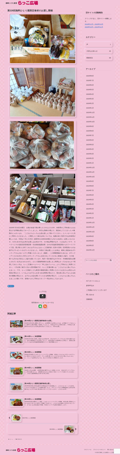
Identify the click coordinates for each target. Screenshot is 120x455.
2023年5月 (90, 245)
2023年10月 (90, 232)
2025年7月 (90, 135)
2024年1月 (90, 218)
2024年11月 (90, 172)
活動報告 (89, 299)
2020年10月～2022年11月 (94, 27)
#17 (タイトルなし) (93, 281)
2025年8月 (90, 131)
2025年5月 (90, 144)
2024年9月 (90, 181)
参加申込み (90, 285)
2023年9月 (90, 236)
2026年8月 (90, 76)
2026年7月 (90, 80)
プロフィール (87, 449)
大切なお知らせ (98, 51)
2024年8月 (90, 186)
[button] (110, 260)
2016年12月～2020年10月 (94, 24)
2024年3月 (90, 209)
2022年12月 (90, 250)
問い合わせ (90, 295)
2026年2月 (90, 103)
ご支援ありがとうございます (96, 290)
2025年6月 (90, 140)
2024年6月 (90, 195)
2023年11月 (90, 227)
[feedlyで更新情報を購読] (40, 306)
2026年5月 (90, 89)
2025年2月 (90, 158)
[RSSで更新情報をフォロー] (45, 306)
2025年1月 (90, 163)
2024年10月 (90, 177)
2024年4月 (90, 204)
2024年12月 (90, 167)
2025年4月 (90, 149)
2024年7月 (90, 190)
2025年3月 (90, 154)
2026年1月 (90, 108)
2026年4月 (90, 94)
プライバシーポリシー (99, 449)
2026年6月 (90, 85)
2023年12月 (90, 222)
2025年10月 (90, 122)
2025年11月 (90, 117)
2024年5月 (90, 200)
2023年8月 (90, 241)
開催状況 (11, 286)
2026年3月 (90, 99)
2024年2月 (90, 213)
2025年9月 (90, 126)
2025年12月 (90, 112)
